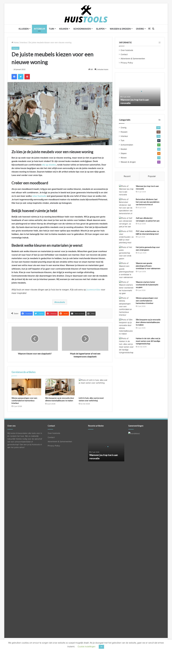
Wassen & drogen (120, 28)
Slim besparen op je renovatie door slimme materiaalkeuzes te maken (148, 322)
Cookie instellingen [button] (86, 646)
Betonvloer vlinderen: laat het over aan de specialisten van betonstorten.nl (147, 202)
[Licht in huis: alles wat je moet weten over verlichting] (93, 387)
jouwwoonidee (93, 289)
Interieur (39, 28)
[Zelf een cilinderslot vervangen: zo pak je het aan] (126, 222)
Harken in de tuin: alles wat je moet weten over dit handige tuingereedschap (148, 341)
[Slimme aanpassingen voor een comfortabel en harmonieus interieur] (26, 387)
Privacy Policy (127, 63)
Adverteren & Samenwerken (133, 58)
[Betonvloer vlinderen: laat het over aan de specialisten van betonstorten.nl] (126, 206)
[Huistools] (86, 14)
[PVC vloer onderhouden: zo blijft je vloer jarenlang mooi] (126, 237)
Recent (127, 176)
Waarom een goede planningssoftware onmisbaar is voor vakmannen (148, 266)
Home (16, 42)
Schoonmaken (82, 28)
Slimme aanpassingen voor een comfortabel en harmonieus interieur (24, 400)
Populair (152, 176)
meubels (60, 302)
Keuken (63, 28)
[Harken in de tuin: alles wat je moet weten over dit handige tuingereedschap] (126, 345)
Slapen (100, 28)
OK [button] (101, 647)
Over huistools (127, 50)
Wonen (124, 158)
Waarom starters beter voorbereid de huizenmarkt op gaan (147, 284)
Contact (124, 54)
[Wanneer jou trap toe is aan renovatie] (126, 190)
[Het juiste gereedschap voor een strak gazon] (126, 253)
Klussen (24, 28)
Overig (140, 28)
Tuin (51, 28)
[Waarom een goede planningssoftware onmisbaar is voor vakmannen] (126, 270)
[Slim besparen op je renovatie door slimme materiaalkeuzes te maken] (60, 387)
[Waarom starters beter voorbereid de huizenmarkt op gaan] (126, 288)
